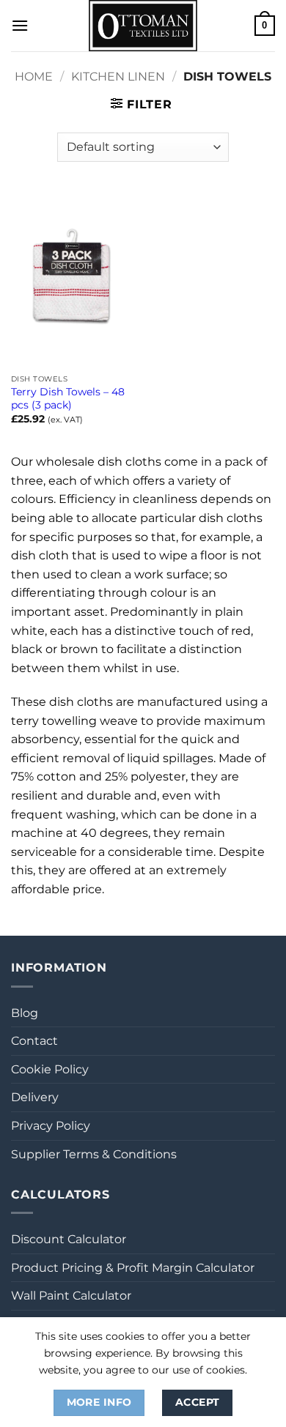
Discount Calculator (68, 1239)
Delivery (35, 1097)
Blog (24, 1013)
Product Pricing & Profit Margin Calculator (132, 1268)
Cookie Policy (50, 1069)
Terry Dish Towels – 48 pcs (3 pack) (68, 398)
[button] (20, 25)
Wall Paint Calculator (71, 1296)
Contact (34, 1041)
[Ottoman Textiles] (143, 25)
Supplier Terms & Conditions (94, 1154)
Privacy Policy (50, 1126)
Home (34, 76)
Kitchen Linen (118, 76)
